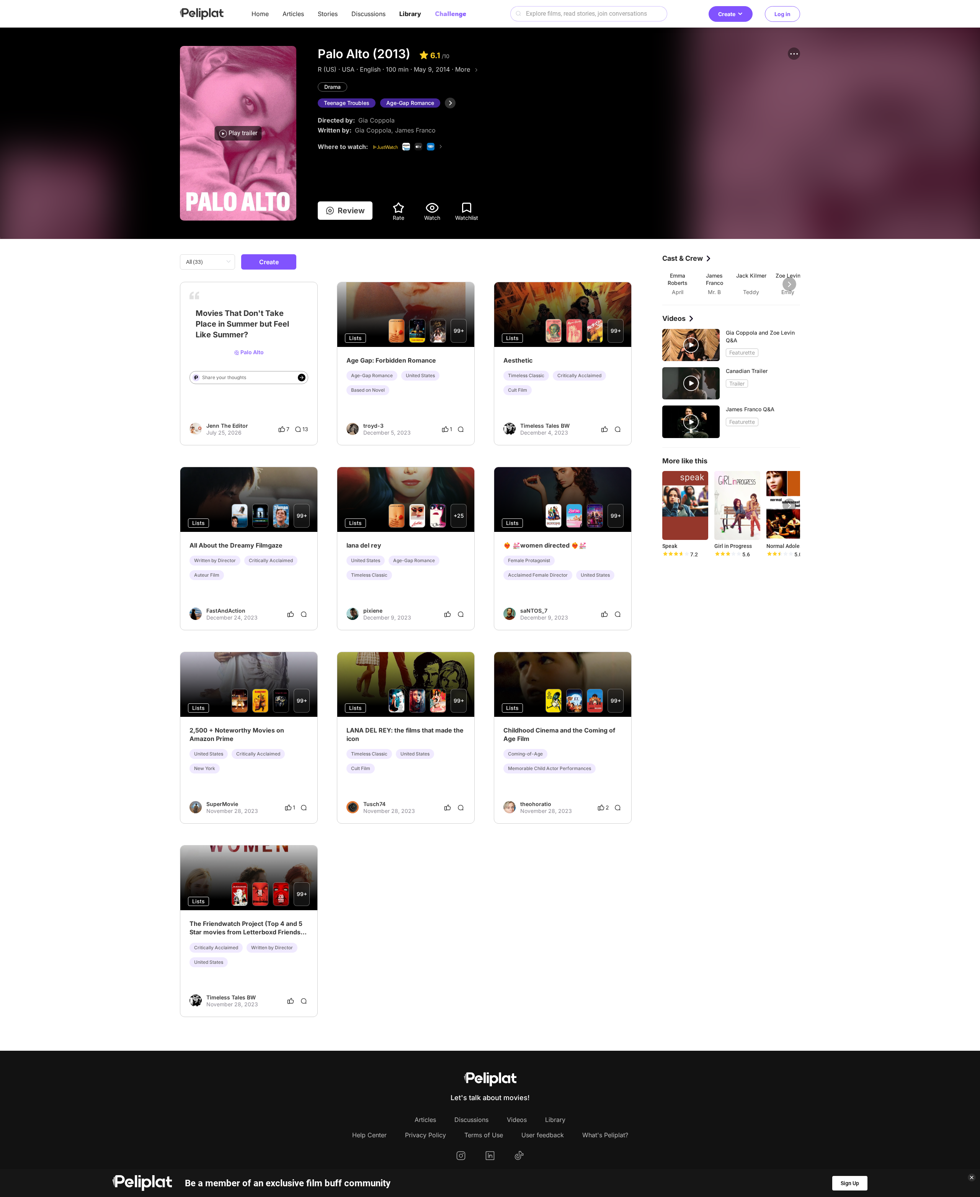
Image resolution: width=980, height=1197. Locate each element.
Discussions (368, 14)
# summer (249, 332)
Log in (782, 14)
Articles (293, 14)
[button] (794, 53)
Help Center (369, 1135)
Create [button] (726, 14)
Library (410, 14)
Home (260, 14)
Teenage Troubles (346, 103)
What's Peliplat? (605, 1135)
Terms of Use (483, 1135)
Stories (328, 14)
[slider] (675, 554)
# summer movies (211, 332)
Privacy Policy (425, 1135)
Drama (332, 86)
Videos (517, 1120)
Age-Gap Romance (410, 103)
